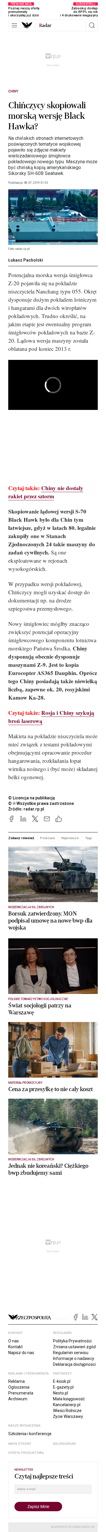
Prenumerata (20, 1393)
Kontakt (15, 1346)
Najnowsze (70, 838)
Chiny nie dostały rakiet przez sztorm (45, 492)
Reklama (16, 1381)
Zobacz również (21, 838)
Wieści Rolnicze (67, 1410)
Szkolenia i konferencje (30, 1433)
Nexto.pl (60, 1393)
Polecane (47, 838)
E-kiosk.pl (61, 1381)
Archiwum (17, 1399)
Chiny (13, 91)
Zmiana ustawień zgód (74, 1346)
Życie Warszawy (68, 1416)
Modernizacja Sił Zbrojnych (31, 907)
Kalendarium (64, 1444)
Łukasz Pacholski (25, 260)
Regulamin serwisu (70, 1352)
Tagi (88, 838)
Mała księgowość (69, 1399)
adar (45, 25)
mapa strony (19, 1444)
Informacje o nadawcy (73, 1358)
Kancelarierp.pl (66, 1404)
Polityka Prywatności (72, 1341)
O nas (13, 1341)
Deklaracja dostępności (74, 1364)
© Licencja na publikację (31, 798)
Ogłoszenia (18, 1387)
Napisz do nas (21, 1352)
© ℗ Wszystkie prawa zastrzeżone (41, 803)
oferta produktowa (26, 1453)
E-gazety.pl (63, 1387)
